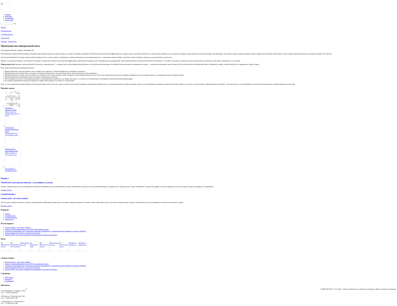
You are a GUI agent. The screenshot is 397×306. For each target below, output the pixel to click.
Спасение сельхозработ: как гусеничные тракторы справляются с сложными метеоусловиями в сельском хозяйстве (45, 231)
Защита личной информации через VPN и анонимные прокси (27, 229)
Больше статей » (6, 190)
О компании (9, 18)
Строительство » (8, 194)
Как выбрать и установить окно (11, 170)
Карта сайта (9, 20)
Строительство (6, 31)
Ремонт (3, 27)
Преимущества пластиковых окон (11, 150)
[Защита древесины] (83, 251)
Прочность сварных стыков (10, 109)
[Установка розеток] (54, 251)
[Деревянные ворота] (5, 251)
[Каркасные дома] (34, 251)
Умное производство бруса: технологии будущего (22, 233)
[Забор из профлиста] (73, 251)
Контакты (8, 16)
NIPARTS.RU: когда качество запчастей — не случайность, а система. (27, 182)
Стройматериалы (7, 34)
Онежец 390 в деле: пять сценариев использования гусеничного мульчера (31, 235)
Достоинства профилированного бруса (12, 129)
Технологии (5, 38)
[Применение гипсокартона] (15, 251)
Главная (8, 14)
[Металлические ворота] (44, 251)
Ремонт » (5, 178)
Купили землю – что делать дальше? (14, 198)
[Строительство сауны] (63, 251)
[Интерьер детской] (25, 251)
